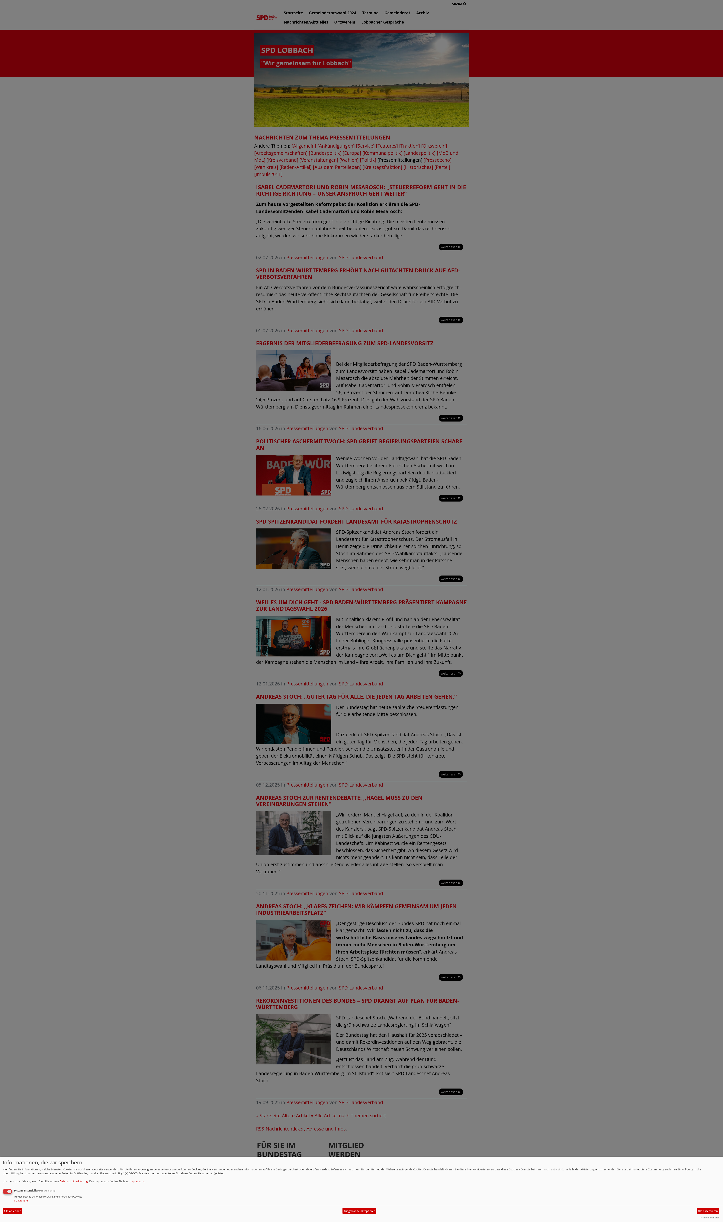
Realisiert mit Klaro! (709, 1217)
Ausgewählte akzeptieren (359, 1211)
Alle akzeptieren (708, 1211)
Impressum (137, 1181)
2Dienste (21, 1200)
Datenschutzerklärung (74, 1181)
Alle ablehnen (12, 1211)
